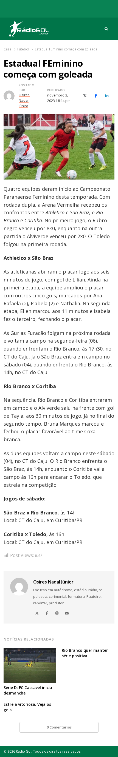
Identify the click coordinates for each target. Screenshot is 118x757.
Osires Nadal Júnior (53, 582)
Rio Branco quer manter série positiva (85, 653)
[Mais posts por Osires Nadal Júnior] (9, 93)
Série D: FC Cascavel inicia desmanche (28, 690)
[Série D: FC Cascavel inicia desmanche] (30, 650)
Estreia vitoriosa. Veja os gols (27, 707)
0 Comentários (59, 727)
